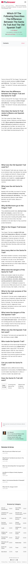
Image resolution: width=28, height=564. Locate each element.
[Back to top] (24, 561)
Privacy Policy (4, 561)
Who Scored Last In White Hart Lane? (12, 451)
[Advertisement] (14, 62)
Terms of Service (12, 561)
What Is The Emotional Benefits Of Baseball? (13, 480)
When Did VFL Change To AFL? (10, 486)
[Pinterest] (17, 560)
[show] (22, 43)
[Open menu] (25, 2)
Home (2, 5)
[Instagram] (13, 560)
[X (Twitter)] (15, 560)
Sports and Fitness (10, 5)
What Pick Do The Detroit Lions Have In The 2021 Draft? (13, 458)
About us (19, 561)
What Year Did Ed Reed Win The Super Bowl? (14, 466)
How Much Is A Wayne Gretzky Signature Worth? (13, 473)
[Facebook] (11, 560)
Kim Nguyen (14, 30)
